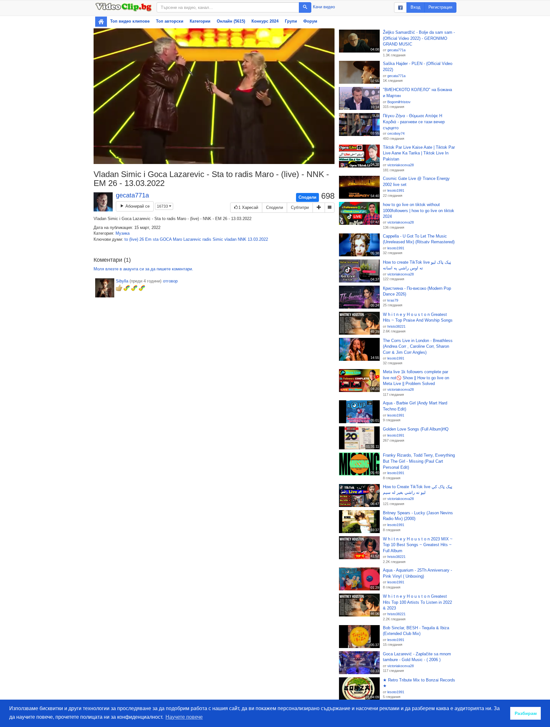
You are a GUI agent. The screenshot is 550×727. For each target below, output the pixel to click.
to (126, 239)
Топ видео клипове (130, 21)
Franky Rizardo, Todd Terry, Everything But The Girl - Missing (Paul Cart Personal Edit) (419, 461)
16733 (163, 206)
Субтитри (300, 207)
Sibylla (122, 281)
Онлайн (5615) (231, 21)
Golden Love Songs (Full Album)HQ (415, 429)
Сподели (307, 197)
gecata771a (132, 195)
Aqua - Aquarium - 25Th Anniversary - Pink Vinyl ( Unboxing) (417, 573)
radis (206, 239)
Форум (310, 21)
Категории (200, 21)
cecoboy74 (396, 133)
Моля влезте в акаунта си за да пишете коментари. (143, 269)
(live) (133, 239)
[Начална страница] (101, 22)
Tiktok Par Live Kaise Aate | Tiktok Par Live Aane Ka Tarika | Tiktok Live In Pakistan (419, 153)
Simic (218, 239)
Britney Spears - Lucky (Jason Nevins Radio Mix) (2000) (418, 515)
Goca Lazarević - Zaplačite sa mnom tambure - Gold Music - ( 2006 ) (417, 657)
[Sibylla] (104, 287)
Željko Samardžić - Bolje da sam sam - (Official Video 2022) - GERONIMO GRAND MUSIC (419, 38)
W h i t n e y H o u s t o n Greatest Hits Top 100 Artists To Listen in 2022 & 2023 (417, 602)
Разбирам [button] (526, 713)
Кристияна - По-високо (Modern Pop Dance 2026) (417, 291)
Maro (177, 239)
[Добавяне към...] (319, 208)
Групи (291, 21)
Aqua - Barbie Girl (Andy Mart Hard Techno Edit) (415, 406)
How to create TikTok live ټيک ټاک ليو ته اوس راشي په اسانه (417, 265)
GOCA (166, 239)
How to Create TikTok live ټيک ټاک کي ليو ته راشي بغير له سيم (417, 489)
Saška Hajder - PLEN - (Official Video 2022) (417, 66)
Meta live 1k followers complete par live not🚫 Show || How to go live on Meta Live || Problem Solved (416, 377)
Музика (123, 233)
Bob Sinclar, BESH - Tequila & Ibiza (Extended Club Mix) (416, 630)
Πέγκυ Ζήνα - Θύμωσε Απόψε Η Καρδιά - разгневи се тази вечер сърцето (414, 121)
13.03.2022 (258, 239)
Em (148, 239)
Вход (415, 7)
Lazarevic (192, 239)
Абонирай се (137, 206)
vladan (230, 239)
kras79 (392, 300)
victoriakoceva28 (400, 165)
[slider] (207, 159)
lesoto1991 (395, 190)
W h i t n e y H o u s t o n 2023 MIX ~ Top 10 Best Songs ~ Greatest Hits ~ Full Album (418, 545)
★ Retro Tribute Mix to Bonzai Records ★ (419, 683)
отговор (170, 281)
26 (141, 239)
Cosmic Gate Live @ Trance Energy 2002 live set (416, 181)
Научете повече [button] (184, 717)
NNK (242, 239)
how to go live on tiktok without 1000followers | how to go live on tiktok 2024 (418, 210)
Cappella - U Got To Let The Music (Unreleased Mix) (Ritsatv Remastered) (419, 239)
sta (156, 239)
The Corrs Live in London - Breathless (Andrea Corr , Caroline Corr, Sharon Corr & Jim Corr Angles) (418, 346)
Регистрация (440, 7)
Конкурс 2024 (265, 21)
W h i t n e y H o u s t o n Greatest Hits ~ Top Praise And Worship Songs (418, 317)
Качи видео (324, 6)
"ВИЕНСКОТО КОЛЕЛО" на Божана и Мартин (417, 92)
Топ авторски (169, 21)
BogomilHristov (399, 102)
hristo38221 (396, 326)
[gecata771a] (103, 201)
